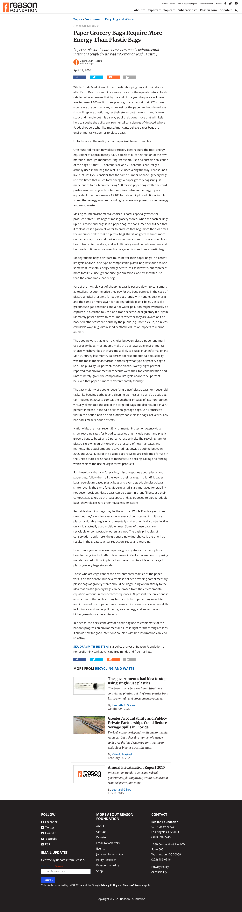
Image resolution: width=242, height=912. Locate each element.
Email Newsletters (108, 843)
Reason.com (208, 10)
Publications (186, 10)
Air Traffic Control (167, 3)
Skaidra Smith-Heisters (91, 646)
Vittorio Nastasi (122, 754)
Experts (153, 10)
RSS (47, 844)
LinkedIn (50, 833)
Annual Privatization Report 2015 (136, 767)
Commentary (86, 26)
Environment (93, 19)
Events (219, 3)
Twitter (49, 827)
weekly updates (56, 860)
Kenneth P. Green (123, 705)
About (138, 10)
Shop (99, 871)
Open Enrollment (206, 3)
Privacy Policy (160, 867)
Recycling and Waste (119, 19)
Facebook (51, 822)
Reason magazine (107, 865)
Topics (167, 10)
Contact (101, 832)
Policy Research (106, 860)
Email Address (52, 866)
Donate (225, 10)
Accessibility (159, 872)
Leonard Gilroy (121, 789)
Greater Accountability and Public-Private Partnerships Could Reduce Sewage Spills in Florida (137, 722)
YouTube (51, 839)
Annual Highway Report (187, 3)
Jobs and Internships (109, 854)
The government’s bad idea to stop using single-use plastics (137, 680)
